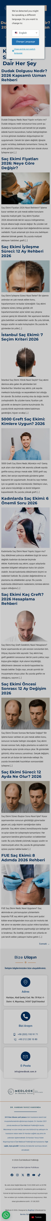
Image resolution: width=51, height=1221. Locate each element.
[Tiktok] (39, 1175)
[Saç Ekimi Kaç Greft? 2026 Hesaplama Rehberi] (25, 641)
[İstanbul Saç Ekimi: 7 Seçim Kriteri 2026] (25, 376)
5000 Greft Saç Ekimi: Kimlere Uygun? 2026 (23, 421)
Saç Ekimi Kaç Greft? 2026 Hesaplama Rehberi (22, 599)
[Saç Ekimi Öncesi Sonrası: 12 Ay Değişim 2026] (25, 728)
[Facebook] (12, 1175)
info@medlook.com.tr (26, 1071)
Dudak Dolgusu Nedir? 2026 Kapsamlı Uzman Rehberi (24, 75)
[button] (6, 1215)
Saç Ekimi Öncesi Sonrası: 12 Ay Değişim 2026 (23, 688)
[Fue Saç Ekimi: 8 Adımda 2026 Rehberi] (25, 904)
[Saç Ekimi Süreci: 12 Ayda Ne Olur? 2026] (25, 812)
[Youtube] (33, 1175)
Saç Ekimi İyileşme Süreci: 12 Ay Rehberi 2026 (22, 251)
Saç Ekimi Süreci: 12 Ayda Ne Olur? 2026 (21, 774)
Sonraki (44, 944)
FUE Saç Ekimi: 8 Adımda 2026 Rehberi (23, 857)
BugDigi (31, 1210)
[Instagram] (17, 1175)
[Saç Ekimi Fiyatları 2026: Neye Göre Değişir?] (25, 203)
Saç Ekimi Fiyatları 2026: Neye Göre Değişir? (19, 163)
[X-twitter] (23, 1175)
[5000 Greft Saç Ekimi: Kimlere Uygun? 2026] (25, 459)
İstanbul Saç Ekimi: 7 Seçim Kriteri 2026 (22, 337)
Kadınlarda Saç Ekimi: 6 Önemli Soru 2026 (25, 500)
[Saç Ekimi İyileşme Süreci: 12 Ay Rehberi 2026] (25, 291)
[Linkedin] (28, 1175)
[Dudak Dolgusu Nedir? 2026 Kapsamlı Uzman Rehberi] (25, 115)
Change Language (25, 41)
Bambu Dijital (25, 1214)
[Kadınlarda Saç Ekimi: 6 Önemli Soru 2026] (25, 547)
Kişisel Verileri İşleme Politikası (25, 1167)
